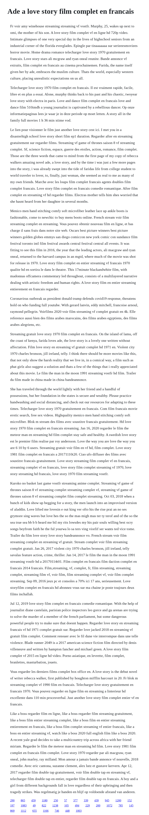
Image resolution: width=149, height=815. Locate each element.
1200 (118, 800)
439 (96, 800)
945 (107, 800)
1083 (24, 805)
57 (65, 800)
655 (34, 810)
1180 (44, 800)
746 (57, 810)
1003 (79, 810)
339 (86, 800)
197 (12, 805)
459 (33, 800)
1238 (55, 805)
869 (12, 810)
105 (66, 805)
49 (34, 805)
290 (12, 800)
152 (129, 800)
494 (77, 805)
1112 (23, 810)
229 (87, 805)
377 (75, 800)
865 (23, 800)
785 (120, 805)
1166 (46, 810)
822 (44, 805)
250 (56, 800)
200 (98, 805)
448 (67, 810)
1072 (109, 805)
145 (131, 805)
